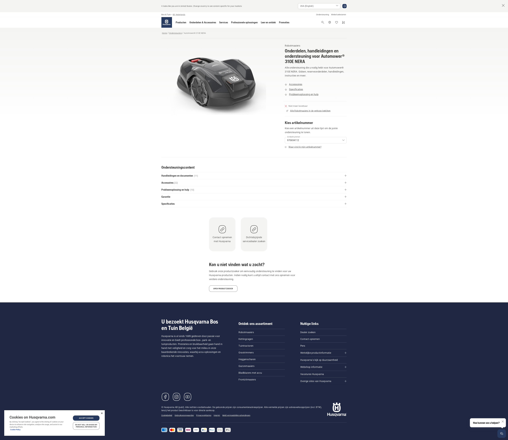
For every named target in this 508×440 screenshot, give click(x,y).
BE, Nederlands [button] (179, 15)
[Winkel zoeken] (329, 22)
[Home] (166, 22)
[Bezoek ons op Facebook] (165, 397)
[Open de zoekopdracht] (323, 22)
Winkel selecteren (338, 15)
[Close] (102, 413)
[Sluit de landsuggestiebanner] (503, 5)
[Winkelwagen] (343, 22)
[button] (181, 22)
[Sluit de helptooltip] (503, 421)
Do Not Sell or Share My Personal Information (86, 426)
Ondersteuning (322, 15)
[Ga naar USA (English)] (344, 6)
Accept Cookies (86, 418)
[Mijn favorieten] (336, 22)
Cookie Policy (15, 430)
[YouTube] (188, 397)
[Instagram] (176, 397)
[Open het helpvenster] (501, 433)
